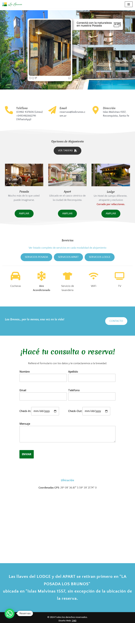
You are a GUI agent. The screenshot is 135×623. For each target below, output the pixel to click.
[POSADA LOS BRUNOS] (67, 49)
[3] (14, 183)
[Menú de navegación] (129, 4)
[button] (9, 613)
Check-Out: (75, 411)
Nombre (24, 371)
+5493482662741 (26, 115)
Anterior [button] (4, 50)
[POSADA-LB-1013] (24, 175)
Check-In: (25, 411)
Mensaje (24, 423)
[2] (11, 183)
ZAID (74, 620)
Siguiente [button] (131, 50)
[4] (17, 183)
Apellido (73, 371)
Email (22, 390)
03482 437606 (25, 111)
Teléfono (74, 390)
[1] (8, 183)
